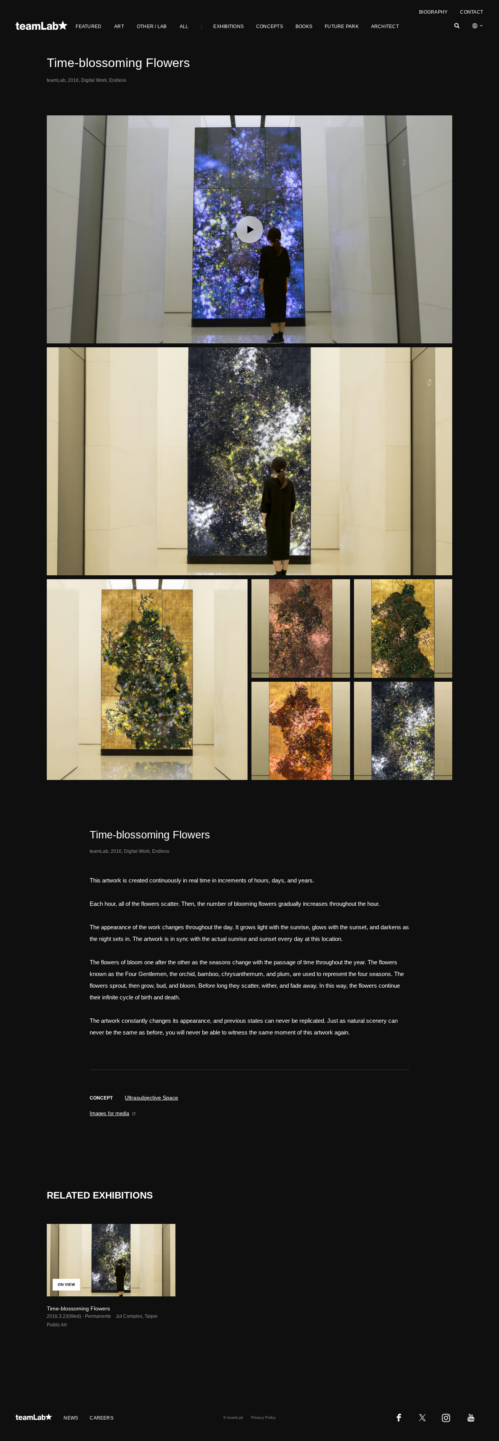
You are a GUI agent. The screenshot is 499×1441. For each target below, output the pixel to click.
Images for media (109, 1113)
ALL (184, 26)
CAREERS (101, 1418)
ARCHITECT (385, 26)
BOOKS (304, 26)
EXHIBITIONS (228, 26)
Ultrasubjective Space (151, 1097)
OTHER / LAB (152, 26)
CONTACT (471, 12)
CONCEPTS (269, 26)
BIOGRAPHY (433, 12)
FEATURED (88, 26)
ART (119, 26)
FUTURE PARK (342, 26)
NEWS (71, 1418)
